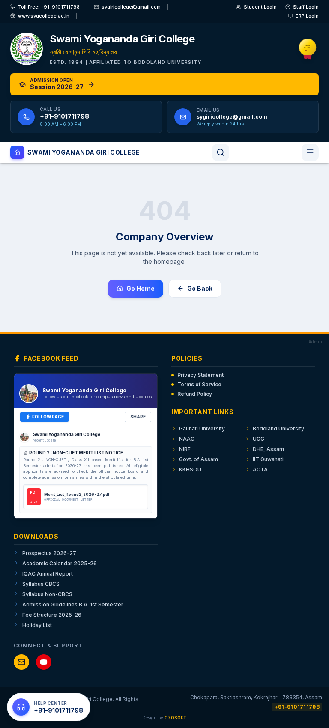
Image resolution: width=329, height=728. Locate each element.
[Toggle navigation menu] (310, 152)
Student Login (260, 7)
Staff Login (306, 7)
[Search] (220, 152)
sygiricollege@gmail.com (131, 7)
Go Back (199, 288)
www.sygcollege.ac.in (43, 16)
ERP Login (307, 16)
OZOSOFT (175, 717)
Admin (315, 341)
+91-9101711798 (297, 707)
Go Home (140, 288)
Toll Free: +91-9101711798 (49, 7)
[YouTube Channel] (43, 662)
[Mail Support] (21, 662)
